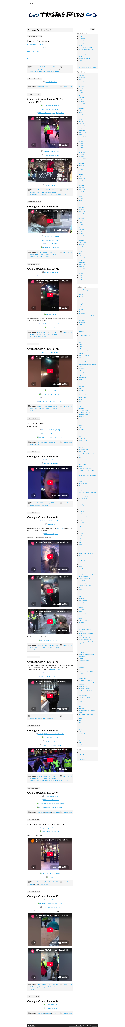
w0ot (80, 722)
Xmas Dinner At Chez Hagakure (86, 52)
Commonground (82, 362)
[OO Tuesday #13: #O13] (50, 244)
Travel (80, 699)
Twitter (80, 704)
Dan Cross (81, 56)
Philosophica (81, 568)
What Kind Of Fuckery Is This (85, 733)
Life (79, 500)
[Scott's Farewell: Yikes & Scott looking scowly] (50, 437)
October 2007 (81, 213)
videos (32, 51)
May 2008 (81, 198)
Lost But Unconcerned (83, 507)
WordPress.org (82, 759)
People (41, 69)
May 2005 (81, 277)
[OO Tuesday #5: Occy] (50, 900)
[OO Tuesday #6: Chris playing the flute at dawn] (50, 807)
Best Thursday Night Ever (84, 335)
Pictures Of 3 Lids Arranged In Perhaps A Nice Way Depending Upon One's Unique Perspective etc (87, 574)
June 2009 (81, 169)
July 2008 (81, 194)
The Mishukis (82, 684)
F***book (81, 423)
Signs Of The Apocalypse (84, 637)
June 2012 (81, 90)
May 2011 (81, 119)
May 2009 (81, 172)
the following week (55, 669)
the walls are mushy (83, 686)
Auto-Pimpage (82, 313)
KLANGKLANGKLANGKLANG (86, 490)
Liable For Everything (83, 496)
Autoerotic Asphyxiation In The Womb (87, 315)
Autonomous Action (83, 318)
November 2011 (82, 106)
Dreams (80, 403)
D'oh (80, 375)
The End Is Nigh (52, 194)
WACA (41, 884)
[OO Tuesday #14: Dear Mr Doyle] (50, 109)
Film (80, 427)
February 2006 (82, 257)
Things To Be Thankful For (84, 697)
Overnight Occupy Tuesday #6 (42, 792)
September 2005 (82, 268)
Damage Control (82, 377)
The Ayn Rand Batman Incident (85, 47)
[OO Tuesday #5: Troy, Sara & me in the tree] (50, 903)
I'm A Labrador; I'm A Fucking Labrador (87, 470)
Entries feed (81, 754)
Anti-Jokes (81, 296)
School (80, 618)
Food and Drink (82, 434)
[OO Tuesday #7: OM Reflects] (50, 737)
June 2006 (81, 249)
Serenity (80, 624)
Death (80, 384)
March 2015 (81, 75)
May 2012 (81, 92)
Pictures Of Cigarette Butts (84, 578)
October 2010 (81, 134)
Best (79, 333)
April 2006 (81, 253)
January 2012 (81, 101)
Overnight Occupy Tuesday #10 (43, 456)
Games (80, 442)
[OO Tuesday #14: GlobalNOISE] (50, 155)
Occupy (37, 69)
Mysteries (81, 533)
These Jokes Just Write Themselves (45, 780)
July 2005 (81, 273)
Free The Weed (82, 438)
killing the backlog (82, 488)
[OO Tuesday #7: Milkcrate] (50, 741)
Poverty (80, 596)
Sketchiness (81, 645)
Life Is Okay (81, 505)
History (32, 69)
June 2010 (81, 143)
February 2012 (82, 99)
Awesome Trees (82, 320)
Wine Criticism (82, 738)
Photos (53, 69)
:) (37, 190)
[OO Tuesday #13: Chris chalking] (50, 247)
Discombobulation (82, 397)
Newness (81, 544)
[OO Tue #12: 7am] (50, 327)
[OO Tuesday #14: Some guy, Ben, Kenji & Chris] (50, 113)
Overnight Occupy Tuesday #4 (42, 1001)
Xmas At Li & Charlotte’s (84, 41)
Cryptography (82, 368)
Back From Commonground (85, 58)
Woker (80, 740)
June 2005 (81, 275)
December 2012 (82, 77)
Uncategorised (82, 708)
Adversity (39, 67)
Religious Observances (83, 602)
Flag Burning (81, 429)
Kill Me (80, 485)
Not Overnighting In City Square (86, 553)
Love (80, 509)
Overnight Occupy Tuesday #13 (43, 206)
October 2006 (81, 240)
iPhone (80, 481)
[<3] (50, 55)
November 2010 (82, 132)
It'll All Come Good (83, 483)
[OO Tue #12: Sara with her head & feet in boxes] (50, 276)
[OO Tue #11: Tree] (50, 390)
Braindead (81, 353)
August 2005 (81, 271)
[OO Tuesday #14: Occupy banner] (50, 105)
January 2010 (81, 154)
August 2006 (81, 244)
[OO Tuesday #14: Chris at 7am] (50, 151)
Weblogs (80, 729)
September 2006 (82, 242)
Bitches (80, 337)
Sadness (57, 69)
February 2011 (82, 125)
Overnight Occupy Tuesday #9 (42, 517)
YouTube (57, 71)
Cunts (80, 370)
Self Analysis (81, 622)
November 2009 (82, 158)
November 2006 (82, 238)
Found (80, 436)
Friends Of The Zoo (83, 440)
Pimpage (80, 589)
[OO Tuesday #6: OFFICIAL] (50, 796)
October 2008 (81, 187)
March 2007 (81, 229)
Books (80, 348)
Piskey (80, 591)
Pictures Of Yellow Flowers (85, 585)
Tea (79, 662)
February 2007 (82, 231)
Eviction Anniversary (38, 40)
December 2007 (82, 209)
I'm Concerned (82, 473)
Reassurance (81, 598)
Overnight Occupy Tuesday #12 (43, 268)
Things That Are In (83, 695)
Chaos (80, 359)
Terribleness (81, 667)
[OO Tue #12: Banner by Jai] (50, 272)
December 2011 (82, 103)
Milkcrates (45, 252)
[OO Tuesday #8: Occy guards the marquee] (50, 677)
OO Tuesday (48, 192)
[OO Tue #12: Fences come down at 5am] (50, 324)
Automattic (94, 1025)
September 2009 (82, 163)
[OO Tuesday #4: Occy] (50, 1004)
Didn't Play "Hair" (82, 395)
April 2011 (81, 121)
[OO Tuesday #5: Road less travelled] (50, 907)
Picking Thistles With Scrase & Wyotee (87, 67)
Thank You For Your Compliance (86, 671)
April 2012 (81, 95)
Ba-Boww (81, 324)
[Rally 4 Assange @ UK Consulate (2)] (50, 831)
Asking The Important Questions (86, 307)
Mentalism (81, 513)
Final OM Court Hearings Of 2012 (86, 49)
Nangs (80, 538)
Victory (80, 718)
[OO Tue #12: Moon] (50, 314)
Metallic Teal (81, 518)
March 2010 (81, 150)
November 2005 (82, 264)
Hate (80, 457)
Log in (80, 752)
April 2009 (81, 174)
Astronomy (81, 309)
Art (37, 252)
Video (59, 194)
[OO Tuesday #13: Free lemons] (50, 236)
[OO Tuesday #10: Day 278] (50, 460)
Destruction (49, 67)
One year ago (30, 59)
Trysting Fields (31, 1025)
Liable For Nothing (83, 498)
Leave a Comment (67, 67)
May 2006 (81, 251)
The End (80, 676)
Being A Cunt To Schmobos (44, 776)
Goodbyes (50, 442)
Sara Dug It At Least (83, 613)
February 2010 (82, 152)
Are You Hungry (82, 298)
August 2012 (81, 86)
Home (31, 3)
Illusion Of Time (82, 479)
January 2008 (81, 207)
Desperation (81, 390)
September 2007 (82, 216)
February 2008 (82, 205)
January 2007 (81, 233)
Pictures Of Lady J (83, 583)
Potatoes (80, 594)
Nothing (80, 555)
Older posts (31, 1021)
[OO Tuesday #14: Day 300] (50, 185)
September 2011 (82, 110)
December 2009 (82, 156)
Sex (79, 627)
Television (81, 665)
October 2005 (81, 266)
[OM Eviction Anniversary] (50, 48)
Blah (80, 342)
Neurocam (81, 542)
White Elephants (82, 736)
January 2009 (81, 180)
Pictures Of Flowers (83, 580)
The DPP (81, 673)
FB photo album (31, 44)
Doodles (80, 401)
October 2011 (81, 108)
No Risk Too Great (83, 549)
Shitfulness (81, 631)
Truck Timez (81, 701)
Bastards (40, 984)
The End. (80, 36)
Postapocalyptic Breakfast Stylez (86, 43)
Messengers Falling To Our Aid (85, 516)
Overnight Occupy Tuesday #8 (42, 661)
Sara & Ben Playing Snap (84, 54)
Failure (80, 425)
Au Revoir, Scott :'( (37, 423)
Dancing (80, 379)
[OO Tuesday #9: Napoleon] (50, 534)
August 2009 (81, 165)
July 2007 (81, 220)
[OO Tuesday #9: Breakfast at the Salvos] (50, 640)
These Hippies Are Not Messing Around (87, 690)
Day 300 (51, 190)
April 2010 (81, 147)
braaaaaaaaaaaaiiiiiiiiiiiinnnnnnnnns (86, 351)
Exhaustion (56, 67)
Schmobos (44, 194)
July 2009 (81, 167)
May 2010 (81, 145)
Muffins (80, 527)
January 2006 (81, 260)
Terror (80, 669)
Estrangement (81, 416)
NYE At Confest (82, 38)
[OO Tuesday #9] (50, 524)
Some (28, 51)
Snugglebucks (82, 650)
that (35, 51)
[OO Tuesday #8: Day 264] (50, 673)
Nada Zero (81, 535)
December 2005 (82, 262)
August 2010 (81, 139)
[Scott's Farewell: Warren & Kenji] (50, 434)
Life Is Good (81, 502)
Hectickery (81, 459)
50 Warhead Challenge (42, 332)
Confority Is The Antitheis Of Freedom (87, 364)
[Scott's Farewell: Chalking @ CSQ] (50, 430)
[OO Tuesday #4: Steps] (50, 1008)
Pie (79, 587)
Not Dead (81, 551)
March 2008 (81, 202)
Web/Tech (81, 727)
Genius (80, 445)
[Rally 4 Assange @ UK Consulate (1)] (50, 828)
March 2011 (81, 123)
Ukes (80, 706)
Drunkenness (81, 408)
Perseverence (47, 69)
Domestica (81, 399)
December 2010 (82, 130)
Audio (80, 311)
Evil (79, 418)
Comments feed (82, 757)
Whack (58, 647)
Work (80, 742)
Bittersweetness (82, 340)
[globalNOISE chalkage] (50, 82)
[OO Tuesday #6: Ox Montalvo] (50, 800)
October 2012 (81, 81)
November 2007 (82, 211)
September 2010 (82, 136)
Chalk (43, 67)
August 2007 (81, 218)
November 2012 (82, 79)
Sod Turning (81, 652)
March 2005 (81, 282)
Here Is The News (82, 464)
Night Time (81, 546)
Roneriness (81, 607)
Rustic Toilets (81, 609)
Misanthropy (81, 522)
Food (80, 431)
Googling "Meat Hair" (83, 449)
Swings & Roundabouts (84, 660)
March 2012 (81, 97)
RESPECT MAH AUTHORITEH (47, 254)
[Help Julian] (50, 877)
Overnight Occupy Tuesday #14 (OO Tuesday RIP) (46, 100)
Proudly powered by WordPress (75, 1025)
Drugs (80, 406)
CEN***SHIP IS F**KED (84, 355)
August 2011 (81, 112)
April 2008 (81, 200)
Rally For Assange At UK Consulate (45, 824)
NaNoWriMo (81, 540)
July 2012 (81, 88)
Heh (79, 462)
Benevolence (41, 190)
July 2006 (81, 246)
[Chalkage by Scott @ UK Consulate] (50, 873)
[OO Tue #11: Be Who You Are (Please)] (50, 394)
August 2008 (81, 191)
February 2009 (82, 178)
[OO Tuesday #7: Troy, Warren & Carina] (50, 745)
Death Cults (81, 386)
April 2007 (81, 227)
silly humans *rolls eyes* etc (85, 639)
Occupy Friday (82, 560)
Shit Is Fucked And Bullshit (85, 629)
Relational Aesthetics (83, 600)
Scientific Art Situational (84, 620)
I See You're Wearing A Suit (85, 468)
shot (38, 51)
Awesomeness (82, 322)
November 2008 (82, 185)
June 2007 (81, 222)
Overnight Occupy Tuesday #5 (42, 896)
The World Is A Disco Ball (84, 688)
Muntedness (81, 529)
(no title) (80, 45)
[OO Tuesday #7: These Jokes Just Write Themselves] (50, 734)
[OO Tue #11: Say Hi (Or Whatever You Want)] (50, 402)
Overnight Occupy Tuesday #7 (42, 730)
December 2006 (82, 235)
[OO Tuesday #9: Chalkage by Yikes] (50, 521)
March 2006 (81, 255)
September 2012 (82, 84)
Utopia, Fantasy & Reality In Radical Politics (42, 71)
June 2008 (81, 196)
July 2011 (81, 114)
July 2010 (81, 141)
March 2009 (81, 176)
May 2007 (81, 224)
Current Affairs (82, 373)
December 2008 (82, 183)
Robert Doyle (60, 528)
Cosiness (50, 406)
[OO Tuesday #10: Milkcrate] (50, 463)
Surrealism (81, 658)
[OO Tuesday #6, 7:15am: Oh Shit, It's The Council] (50, 803)
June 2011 (81, 117)
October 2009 (81, 161)
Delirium (80, 388)
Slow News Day (82, 648)
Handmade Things (82, 451)
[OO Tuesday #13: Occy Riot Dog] (50, 240)
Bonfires (80, 344)
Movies (80, 524)
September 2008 (82, 189)
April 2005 (81, 279)
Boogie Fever (81, 346)
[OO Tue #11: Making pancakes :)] (50, 352)
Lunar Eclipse (81, 511)
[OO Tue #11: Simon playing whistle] (50, 398)
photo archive (40, 44)
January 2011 (81, 128)
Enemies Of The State (83, 410)
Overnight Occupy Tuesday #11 (43, 348)
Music (38, 192)
